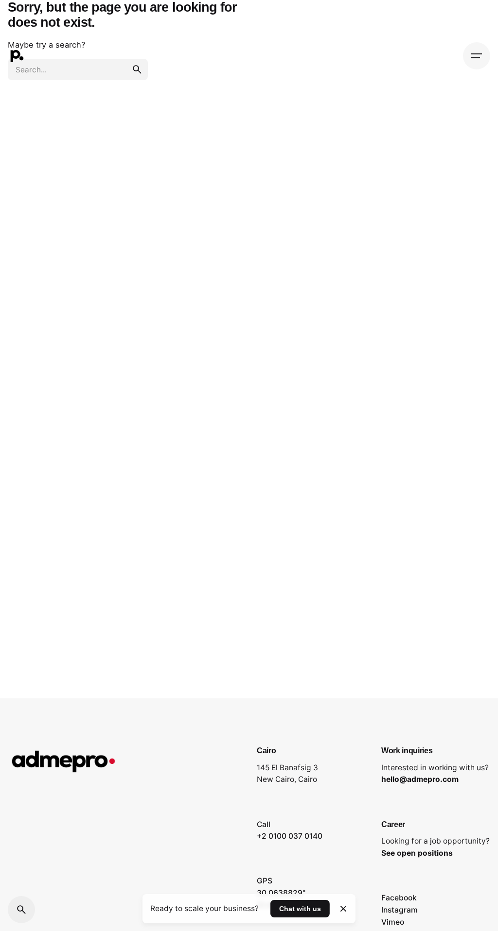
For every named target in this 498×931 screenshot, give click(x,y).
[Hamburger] (476, 55)
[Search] (21, 909)
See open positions (417, 853)
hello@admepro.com (420, 779)
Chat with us (300, 909)
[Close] (343, 908)
